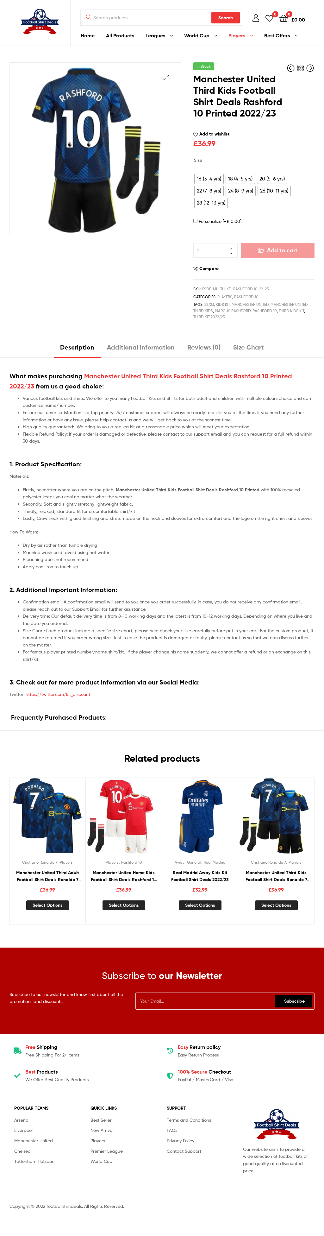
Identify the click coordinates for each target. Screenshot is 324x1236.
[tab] (77, 349)
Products (41, 1072)
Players (236, 35)
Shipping (41, 1047)
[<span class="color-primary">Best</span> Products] (17, 1076)
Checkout (204, 1072)
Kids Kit (223, 304)
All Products (120, 35)
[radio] (209, 179)
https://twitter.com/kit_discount (58, 694)
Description (77, 347)
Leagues (155, 35)
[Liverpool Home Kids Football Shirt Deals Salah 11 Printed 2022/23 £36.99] (310, 68)
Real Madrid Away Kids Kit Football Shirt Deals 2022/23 (200, 876)
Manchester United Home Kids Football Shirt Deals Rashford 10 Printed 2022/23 (124, 876)
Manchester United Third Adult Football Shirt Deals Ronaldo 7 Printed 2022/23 (47, 876)
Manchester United (250, 304)
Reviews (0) (204, 347)
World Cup (196, 35)
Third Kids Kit (291, 310)
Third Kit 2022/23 (209, 316)
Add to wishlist (214, 134)
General (194, 862)
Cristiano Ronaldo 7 (39, 862)
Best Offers (277, 35)
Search (225, 18)
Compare (209, 268)
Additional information (141, 347)
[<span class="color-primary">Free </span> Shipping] (17, 1051)
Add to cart (282, 250)
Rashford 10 (246, 296)
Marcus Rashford (233, 310)
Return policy (199, 1047)
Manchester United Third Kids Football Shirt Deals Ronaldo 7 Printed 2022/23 (276, 876)
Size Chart (248, 347)
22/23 (209, 304)
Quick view (63, 820)
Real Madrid (215, 862)
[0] (269, 18)
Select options (48, 905)
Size (198, 160)
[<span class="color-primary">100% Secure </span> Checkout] (170, 1076)
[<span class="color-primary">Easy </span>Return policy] (170, 1051)
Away (179, 862)
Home (88, 35)
